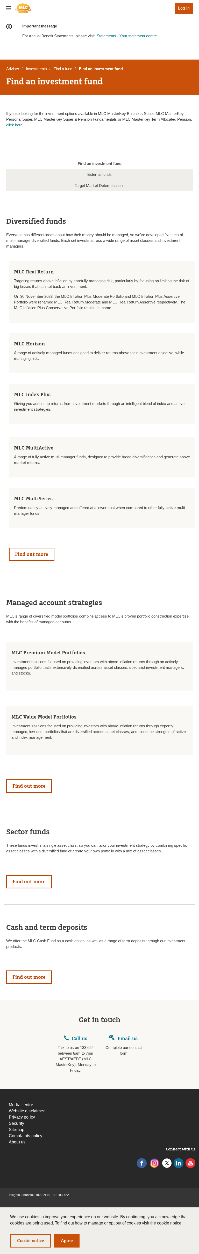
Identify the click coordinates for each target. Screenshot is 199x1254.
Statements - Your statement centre (127, 36)
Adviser (12, 69)
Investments (36, 69)
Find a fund (63, 69)
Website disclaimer (27, 1111)
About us (17, 1142)
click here (14, 125)
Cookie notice (30, 1241)
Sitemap (16, 1129)
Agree (67, 1241)
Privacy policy (22, 1117)
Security (16, 1123)
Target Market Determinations (100, 185)
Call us (79, 1038)
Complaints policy (25, 1136)
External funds (99, 174)
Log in (184, 8)
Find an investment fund (100, 163)
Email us (127, 1038)
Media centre (21, 1105)
